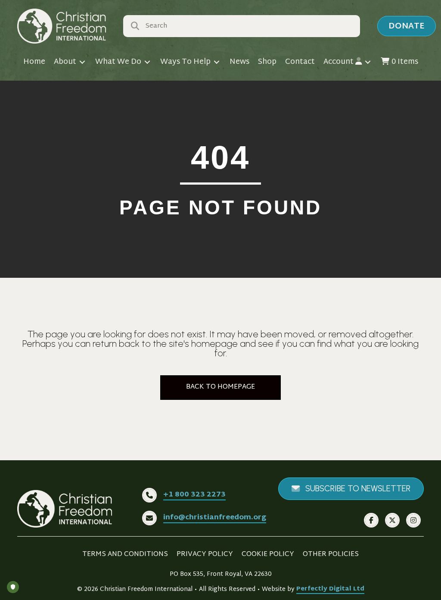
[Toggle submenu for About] (82, 62)
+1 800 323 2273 (194, 495)
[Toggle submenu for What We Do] (147, 62)
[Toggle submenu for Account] (368, 62)
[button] (406, 26)
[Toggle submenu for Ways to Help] (216, 62)
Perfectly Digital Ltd (330, 589)
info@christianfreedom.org (214, 518)
